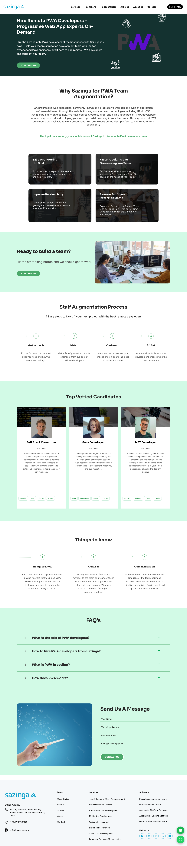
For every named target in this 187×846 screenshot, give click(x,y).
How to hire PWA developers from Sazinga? (66, 650)
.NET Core (138, 498)
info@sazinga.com (19, 828)
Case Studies (109, 6)
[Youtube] (170, 834)
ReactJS (23, 498)
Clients (60, 803)
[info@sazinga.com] (6, 828)
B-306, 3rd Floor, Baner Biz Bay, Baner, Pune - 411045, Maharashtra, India (27, 811)
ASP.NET (127, 498)
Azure (148, 498)
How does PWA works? (50, 677)
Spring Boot (84, 498)
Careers (151, 6)
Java (32, 498)
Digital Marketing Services (100, 803)
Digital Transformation (99, 826)
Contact (61, 820)
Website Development (99, 820)
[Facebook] (142, 834)
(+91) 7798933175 (18, 820)
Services (75, 6)
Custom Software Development (103, 809)
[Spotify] (180, 830)
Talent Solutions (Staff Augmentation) (107, 797)
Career (60, 815)
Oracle (50, 498)
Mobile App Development (100, 815)
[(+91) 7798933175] (6, 820)
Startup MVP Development (101, 832)
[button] (76, 7)
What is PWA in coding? (51, 663)
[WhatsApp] (180, 839)
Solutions (91, 6)
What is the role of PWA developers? (61, 636)
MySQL (41, 498)
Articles (124, 6)
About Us (138, 6)
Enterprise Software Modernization (105, 838)
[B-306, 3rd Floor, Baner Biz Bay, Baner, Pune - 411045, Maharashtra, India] (6, 808)
